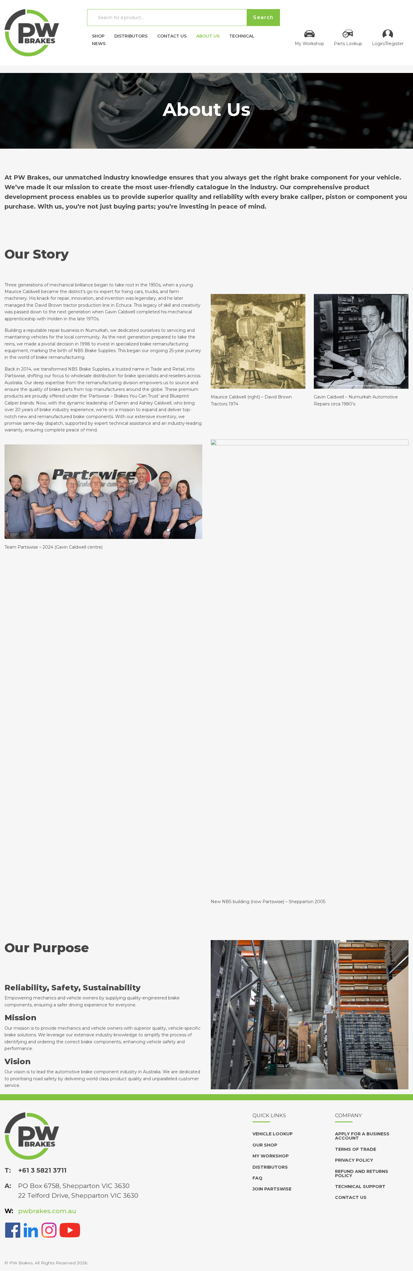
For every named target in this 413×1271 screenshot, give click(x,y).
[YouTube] (70, 1229)
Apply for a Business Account (362, 1136)
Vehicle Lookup (272, 1134)
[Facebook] (13, 1229)
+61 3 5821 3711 (42, 1170)
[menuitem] (98, 34)
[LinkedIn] (31, 1229)
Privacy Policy (354, 1160)
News (99, 43)
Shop (98, 35)
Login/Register (388, 43)
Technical (242, 35)
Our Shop (264, 1145)
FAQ (257, 1178)
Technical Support (360, 1186)
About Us (208, 35)
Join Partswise (271, 1189)
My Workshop (309, 43)
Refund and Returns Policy (361, 1173)
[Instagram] (49, 1229)
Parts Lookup (348, 43)
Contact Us (172, 35)
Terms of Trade (355, 1149)
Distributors (131, 35)
